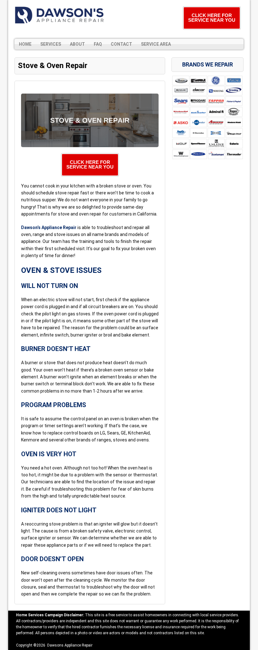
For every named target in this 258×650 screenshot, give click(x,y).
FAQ (98, 44)
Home (25, 44)
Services (50, 44)
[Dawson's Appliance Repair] (60, 15)
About (77, 44)
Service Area (156, 44)
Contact (121, 44)
